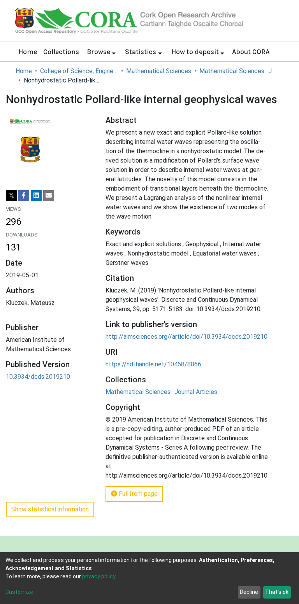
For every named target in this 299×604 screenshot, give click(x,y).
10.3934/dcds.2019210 (38, 376)
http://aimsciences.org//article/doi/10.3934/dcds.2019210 (186, 336)
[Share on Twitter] (11, 195)
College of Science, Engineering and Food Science (79, 71)
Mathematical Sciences (158, 71)
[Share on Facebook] (23, 195)
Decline (249, 592)
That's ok (276, 592)
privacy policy (98, 576)
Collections (61, 52)
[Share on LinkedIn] (36, 195)
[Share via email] (48, 195)
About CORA (250, 52)
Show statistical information (50, 509)
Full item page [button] (137, 493)
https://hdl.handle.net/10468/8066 (153, 364)
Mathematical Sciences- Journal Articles (238, 71)
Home (27, 52)
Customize (19, 592)
